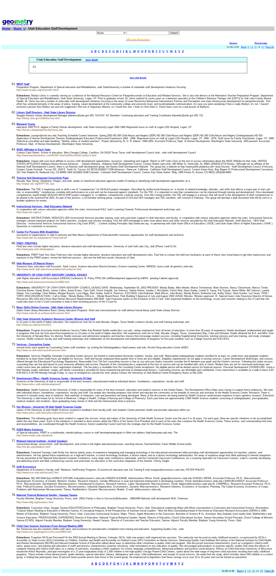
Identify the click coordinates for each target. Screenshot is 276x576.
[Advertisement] (138, 10)
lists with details (138, 77)
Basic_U (20, 28)
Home (6, 28)
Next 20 (270, 47)
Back (243, 47)
